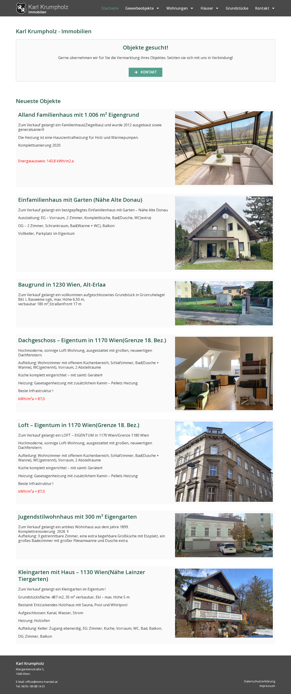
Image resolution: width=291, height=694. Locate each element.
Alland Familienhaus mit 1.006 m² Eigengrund (78, 114)
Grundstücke (237, 8)
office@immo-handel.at (41, 682)
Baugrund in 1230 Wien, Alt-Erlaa (62, 284)
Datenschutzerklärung (259, 681)
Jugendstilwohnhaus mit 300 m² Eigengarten (77, 516)
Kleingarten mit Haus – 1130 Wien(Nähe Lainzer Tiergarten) (81, 575)
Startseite (109, 8)
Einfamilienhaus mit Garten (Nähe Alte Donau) (80, 199)
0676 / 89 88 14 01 (33, 686)
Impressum (267, 686)
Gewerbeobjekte (139, 8)
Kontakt (262, 8)
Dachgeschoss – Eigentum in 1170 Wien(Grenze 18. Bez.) (92, 340)
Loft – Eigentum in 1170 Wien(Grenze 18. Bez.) (78, 425)
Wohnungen (177, 8)
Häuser (207, 8)
